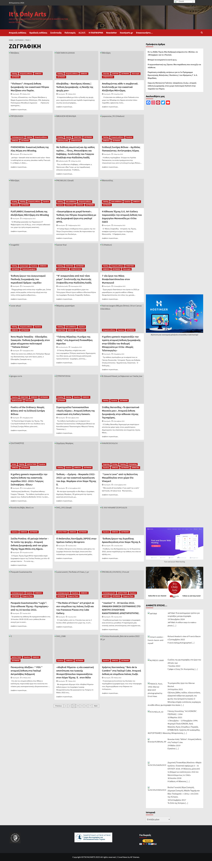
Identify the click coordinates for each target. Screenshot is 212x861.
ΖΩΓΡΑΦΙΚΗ (15, 77)
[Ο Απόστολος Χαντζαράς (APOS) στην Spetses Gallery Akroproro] (76, 520)
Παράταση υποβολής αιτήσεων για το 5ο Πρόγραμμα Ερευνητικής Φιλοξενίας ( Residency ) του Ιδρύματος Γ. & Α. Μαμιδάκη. (173, 75)
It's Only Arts (27, 14)
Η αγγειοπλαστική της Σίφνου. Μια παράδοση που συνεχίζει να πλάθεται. (174, 65)
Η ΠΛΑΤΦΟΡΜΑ (96, 32)
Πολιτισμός (70, 32)
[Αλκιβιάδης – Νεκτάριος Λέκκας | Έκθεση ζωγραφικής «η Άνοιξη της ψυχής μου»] (76, 65)
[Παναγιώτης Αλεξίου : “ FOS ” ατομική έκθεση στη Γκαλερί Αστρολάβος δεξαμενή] (31, 649)
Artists (14, 464)
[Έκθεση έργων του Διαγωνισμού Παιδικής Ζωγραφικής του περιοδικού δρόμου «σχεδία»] (31, 257)
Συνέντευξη (55, 32)
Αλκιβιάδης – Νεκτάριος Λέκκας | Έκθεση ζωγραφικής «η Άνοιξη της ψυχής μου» (74, 87)
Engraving (106, 464)
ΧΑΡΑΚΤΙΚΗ (135, 468)
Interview (106, 74)
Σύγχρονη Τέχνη (27, 596)
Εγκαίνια (129, 137)
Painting (14, 74)
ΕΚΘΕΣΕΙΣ (38, 74)
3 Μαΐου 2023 (26, 94)
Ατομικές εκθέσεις (17, 32)
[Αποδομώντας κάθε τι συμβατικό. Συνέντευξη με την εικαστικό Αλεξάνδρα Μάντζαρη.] (122, 65)
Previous (58, 706)
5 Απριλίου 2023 (118, 94)
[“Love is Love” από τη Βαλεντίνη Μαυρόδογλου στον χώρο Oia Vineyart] (122, 456)
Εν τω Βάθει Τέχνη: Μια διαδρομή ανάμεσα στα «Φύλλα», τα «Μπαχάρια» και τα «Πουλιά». (173, 53)
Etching (114, 464)
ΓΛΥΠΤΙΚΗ (115, 74)
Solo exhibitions (71, 202)
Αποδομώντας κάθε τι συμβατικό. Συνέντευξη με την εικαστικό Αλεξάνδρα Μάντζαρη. (120, 87)
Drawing (60, 137)
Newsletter (111, 32)
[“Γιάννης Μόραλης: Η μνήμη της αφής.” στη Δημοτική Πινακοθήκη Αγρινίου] (76, 318)
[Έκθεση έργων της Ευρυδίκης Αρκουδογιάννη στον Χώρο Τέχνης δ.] (122, 520)
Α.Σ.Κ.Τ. (82, 32)
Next (95, 706)
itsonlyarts (16, 94)
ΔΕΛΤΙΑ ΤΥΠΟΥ (31, 464)
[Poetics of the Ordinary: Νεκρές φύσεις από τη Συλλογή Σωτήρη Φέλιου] (31, 389)
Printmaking (132, 464)
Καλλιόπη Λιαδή (62, 141)
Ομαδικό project (17, 401)
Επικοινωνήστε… (144, 32)
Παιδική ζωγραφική (28, 269)
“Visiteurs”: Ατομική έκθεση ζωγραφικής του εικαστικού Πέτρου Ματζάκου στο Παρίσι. (30, 87)
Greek (181, 1)
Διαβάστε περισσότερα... (19, 110)
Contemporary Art (18, 137)
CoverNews (122, 857)
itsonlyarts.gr (126, 32)
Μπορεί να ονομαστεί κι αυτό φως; (162, 60)
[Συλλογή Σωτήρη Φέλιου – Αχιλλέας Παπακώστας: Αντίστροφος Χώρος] (122, 129)
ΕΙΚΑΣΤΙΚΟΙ (77, 137)
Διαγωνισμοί (24, 266)
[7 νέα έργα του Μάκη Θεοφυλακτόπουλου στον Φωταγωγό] (122, 257)
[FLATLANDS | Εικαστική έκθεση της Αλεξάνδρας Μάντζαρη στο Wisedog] (31, 193)
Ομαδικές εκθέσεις (38, 32)
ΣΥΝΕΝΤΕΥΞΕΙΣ (108, 77)
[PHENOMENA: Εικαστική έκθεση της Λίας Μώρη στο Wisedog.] (31, 129)
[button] (201, 33)
